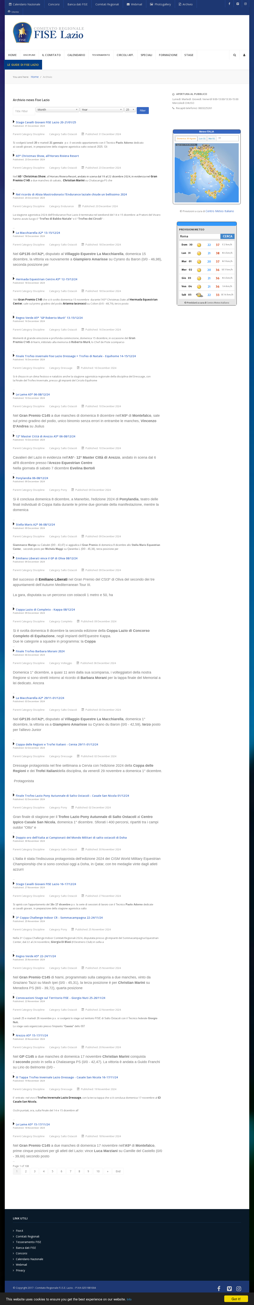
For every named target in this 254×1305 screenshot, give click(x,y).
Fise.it (19, 1230)
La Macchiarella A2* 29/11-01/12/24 (40, 698)
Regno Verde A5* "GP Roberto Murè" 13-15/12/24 (49, 318)
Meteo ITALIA (206, 131)
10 (98, 1171)
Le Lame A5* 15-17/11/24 (33, 1124)
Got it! (236, 1298)
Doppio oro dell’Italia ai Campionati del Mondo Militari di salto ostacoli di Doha (71, 837)
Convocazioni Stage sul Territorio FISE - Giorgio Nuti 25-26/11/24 (60, 998)
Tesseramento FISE (28, 1242)
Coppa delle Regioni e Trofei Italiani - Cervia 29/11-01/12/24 (57, 744)
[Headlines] (49, 32)
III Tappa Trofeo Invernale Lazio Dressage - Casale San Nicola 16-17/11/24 (67, 1077)
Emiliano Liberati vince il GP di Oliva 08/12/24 (46, 558)
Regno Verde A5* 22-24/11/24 (36, 956)
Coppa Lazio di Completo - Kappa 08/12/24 (45, 609)
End (118, 1171)
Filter (143, 110)
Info (129, 1299)
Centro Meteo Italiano (220, 211)
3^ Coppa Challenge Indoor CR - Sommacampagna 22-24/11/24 (59, 917)
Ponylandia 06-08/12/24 (32, 478)
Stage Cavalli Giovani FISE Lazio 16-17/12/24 (46, 884)
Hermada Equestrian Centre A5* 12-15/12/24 (46, 279)
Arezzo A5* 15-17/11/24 (32, 1035)
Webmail (21, 1264)
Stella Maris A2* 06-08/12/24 (35, 524)
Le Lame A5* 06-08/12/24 (33, 394)
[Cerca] (234, 55)
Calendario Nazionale (29, 1259)
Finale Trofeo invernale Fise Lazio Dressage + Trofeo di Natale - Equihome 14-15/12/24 (76, 356)
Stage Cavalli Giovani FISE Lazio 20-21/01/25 (46, 122)
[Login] (244, 55)
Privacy (20, 1270)
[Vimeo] (238, 3)
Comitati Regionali (27, 1236)
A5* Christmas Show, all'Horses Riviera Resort (47, 156)
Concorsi (21, 1253)
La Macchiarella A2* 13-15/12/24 (38, 233)
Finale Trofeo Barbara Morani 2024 (40, 651)
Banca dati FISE (26, 1248)
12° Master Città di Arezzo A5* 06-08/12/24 (45, 436)
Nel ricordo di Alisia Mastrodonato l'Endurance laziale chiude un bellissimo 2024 (71, 194)
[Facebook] (229, 3)
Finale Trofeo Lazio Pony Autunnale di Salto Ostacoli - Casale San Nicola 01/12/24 (72, 796)
